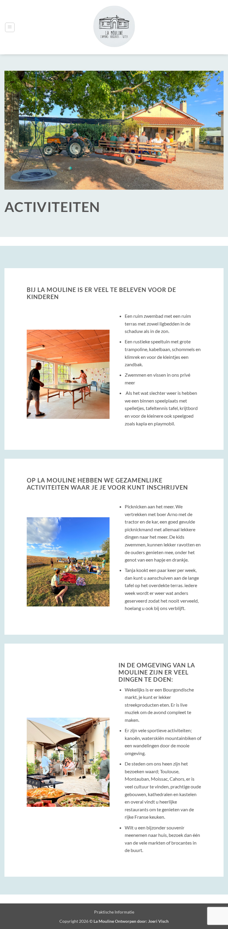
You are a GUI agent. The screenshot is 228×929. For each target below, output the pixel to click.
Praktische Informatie (114, 911)
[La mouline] (114, 27)
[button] (10, 27)
